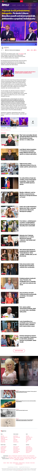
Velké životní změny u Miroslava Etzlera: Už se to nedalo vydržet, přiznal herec (28, 165)
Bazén (7, 457)
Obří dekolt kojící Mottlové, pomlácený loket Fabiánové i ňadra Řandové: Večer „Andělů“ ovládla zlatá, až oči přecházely (28, 253)
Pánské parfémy (21, 459)
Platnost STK (28, 452)
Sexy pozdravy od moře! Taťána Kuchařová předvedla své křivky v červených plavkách (28, 295)
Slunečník (18, 457)
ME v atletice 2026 (28, 439)
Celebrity (14, 5)
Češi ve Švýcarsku (15, 450)
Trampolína (14, 457)
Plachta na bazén (10, 457)
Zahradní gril (32, 457)
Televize (27, 5)
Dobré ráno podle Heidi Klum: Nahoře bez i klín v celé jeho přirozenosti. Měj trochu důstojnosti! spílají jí (28, 209)
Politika (19, 5)
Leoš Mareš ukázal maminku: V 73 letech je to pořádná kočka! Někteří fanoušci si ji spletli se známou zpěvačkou (28, 152)
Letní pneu (26, 458)
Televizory (34, 458)
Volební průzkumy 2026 (4, 437)
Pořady (23, 5)
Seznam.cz (35, 1)
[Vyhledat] (21, 1)
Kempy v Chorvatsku (16, 446)
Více (34, 5)
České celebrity (3, 127)
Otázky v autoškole (28, 451)
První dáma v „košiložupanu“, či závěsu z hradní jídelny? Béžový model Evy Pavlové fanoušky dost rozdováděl (28, 223)
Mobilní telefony (12, 458)
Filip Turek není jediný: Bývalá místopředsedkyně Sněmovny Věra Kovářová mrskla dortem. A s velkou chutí (28, 137)
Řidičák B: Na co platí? (29, 450)
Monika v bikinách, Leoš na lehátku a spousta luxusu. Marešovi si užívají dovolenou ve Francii (28, 195)
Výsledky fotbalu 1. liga (29, 437)
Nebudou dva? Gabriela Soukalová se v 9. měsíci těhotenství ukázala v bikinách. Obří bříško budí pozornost (27, 238)
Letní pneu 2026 (28, 446)
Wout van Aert (15, 440)
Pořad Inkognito (9, 127)
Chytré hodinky (16, 459)
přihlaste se (18, 50)
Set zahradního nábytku (26, 457)
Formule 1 (27, 440)
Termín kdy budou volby (4, 439)
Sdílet (33, 50)
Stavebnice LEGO (17, 458)
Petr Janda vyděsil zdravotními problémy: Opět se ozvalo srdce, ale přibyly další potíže (28, 309)
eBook (29, 50)
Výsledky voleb (3, 438)
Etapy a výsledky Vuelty (16, 437)
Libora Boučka (21, 53)
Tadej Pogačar (15, 439)
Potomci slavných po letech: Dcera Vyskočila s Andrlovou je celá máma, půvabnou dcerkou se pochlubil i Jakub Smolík (28, 339)
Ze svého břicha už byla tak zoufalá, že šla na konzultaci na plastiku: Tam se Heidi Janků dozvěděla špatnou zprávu (28, 181)
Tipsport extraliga (28, 438)
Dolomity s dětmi (15, 452)
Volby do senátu (3, 440)
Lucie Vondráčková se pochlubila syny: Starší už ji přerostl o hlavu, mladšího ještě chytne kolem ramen (27, 324)
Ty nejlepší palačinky (3, 446)
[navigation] (1, 1)
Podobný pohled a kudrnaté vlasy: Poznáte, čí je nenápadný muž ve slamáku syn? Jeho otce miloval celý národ (28, 281)
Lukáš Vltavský (6, 47)
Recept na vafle (3, 451)
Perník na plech (3, 452)
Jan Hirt (14, 438)
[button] (19, 33)
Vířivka (35, 457)
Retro (31, 5)
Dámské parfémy (22, 458)
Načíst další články (19, 350)
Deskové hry (30, 458)
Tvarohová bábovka (3, 450)
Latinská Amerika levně (16, 451)
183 (36, 50)
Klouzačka (21, 457)
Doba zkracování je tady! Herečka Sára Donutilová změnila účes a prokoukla (27, 265)
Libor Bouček (14, 127)
